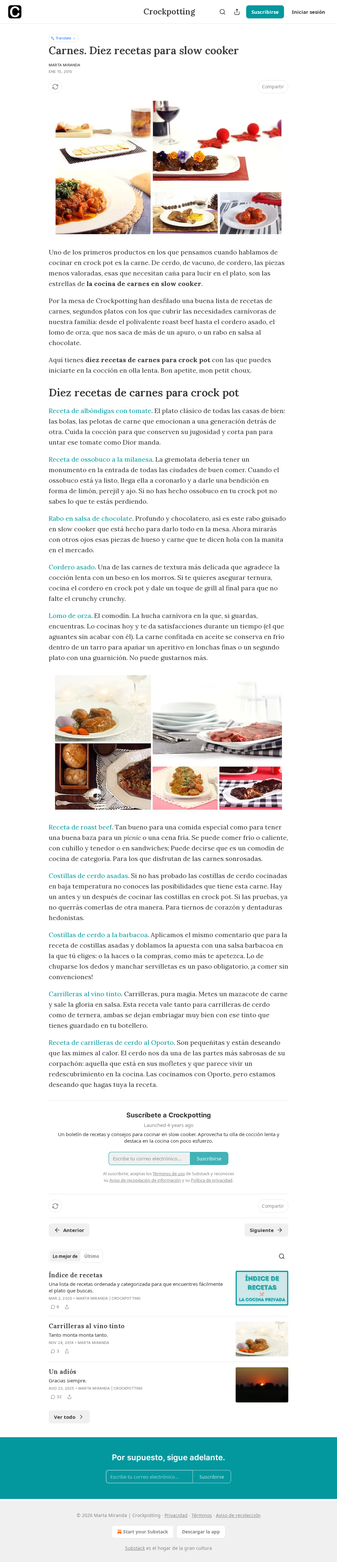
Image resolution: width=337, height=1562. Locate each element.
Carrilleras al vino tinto (85, 994)
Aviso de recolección (238, 1515)
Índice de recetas (75, 1275)
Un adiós (62, 1371)
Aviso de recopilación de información (145, 1180)
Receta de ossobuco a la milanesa (100, 459)
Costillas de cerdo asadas (88, 875)
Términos (202, 1515)
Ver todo (64, 1417)
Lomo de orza (70, 615)
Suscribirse (265, 12)
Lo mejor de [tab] (65, 1256)
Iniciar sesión (308, 12)
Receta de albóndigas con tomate (100, 411)
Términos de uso (169, 1174)
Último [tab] (91, 1256)
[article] (168, 1290)
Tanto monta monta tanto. (78, 1334)
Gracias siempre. (68, 1380)
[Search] (222, 11)
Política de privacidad (211, 1180)
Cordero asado (72, 567)
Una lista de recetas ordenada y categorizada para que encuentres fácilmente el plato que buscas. (136, 1287)
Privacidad (176, 1515)
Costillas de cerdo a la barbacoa (98, 935)
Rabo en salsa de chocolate (90, 518)
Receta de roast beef (80, 827)
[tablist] (76, 1256)
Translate (63, 37)
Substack (135, 1548)
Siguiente (262, 1230)
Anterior (73, 1230)
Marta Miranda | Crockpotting (108, 1298)
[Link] (39, 392)
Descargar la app (201, 1532)
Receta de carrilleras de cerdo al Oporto (111, 1042)
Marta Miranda (65, 65)
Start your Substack (145, 1532)
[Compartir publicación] (237, 11)
